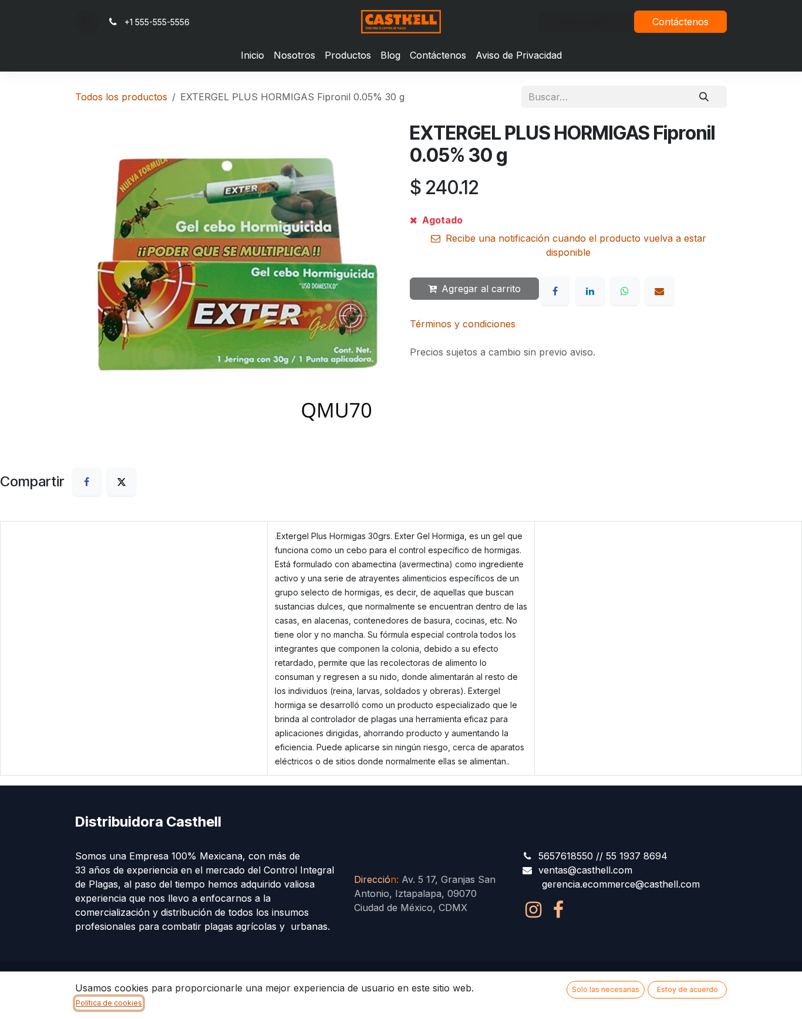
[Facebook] (555, 291)
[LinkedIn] (590, 291)
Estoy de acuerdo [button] (687, 989)
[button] (87, 21)
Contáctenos (680, 22)
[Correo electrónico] (659, 291)
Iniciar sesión (585, 22)
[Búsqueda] (704, 97)
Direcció (375, 879)
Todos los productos (121, 97)
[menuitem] (252, 55)
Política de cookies (109, 1002)
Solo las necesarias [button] (605, 989)
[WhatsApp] (625, 291)
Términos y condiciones (462, 324)
